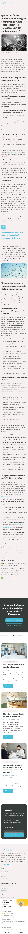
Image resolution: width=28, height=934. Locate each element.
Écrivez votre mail (9, 827)
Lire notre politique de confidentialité (9, 925)
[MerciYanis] (6, 3)
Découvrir (8, 686)
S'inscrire (14, 835)
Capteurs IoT (4, 874)
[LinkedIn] (2, 864)
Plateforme (4, 871)
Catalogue (4, 890)
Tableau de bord (5, 879)
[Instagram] (5, 864)
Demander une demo (14, 620)
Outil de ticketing (6, 876)
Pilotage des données (7, 885)
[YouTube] (8, 864)
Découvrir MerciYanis (14, 625)
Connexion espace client (8, 897)
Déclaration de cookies (6, 927)
